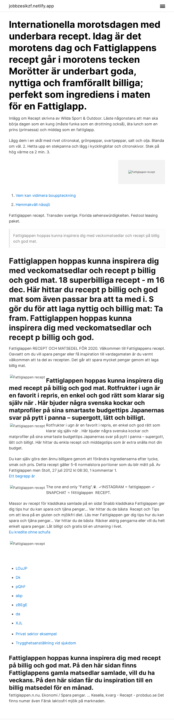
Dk (18, 577)
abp (19, 595)
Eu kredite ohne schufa (29, 532)
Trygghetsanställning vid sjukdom (46, 643)
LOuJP (21, 568)
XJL (19, 623)
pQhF (21, 586)
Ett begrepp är (22, 476)
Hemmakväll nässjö (33, 204)
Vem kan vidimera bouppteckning (46, 195)
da (18, 614)
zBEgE (21, 605)
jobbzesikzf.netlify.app (31, 6)
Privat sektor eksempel (36, 634)
